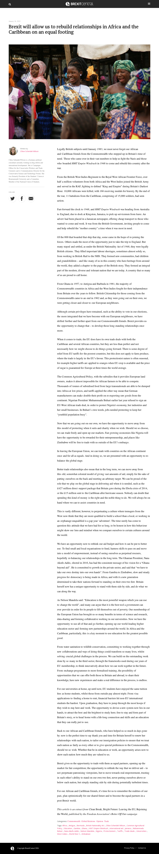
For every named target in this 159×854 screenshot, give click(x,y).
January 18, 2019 (14, 21)
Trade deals (129, 831)
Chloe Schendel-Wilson (29, 151)
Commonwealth (73, 821)
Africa (64, 825)
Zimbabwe (85, 834)
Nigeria (99, 831)
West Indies (62, 834)
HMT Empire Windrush (98, 828)
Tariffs (120, 831)
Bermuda (80, 825)
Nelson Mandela (87, 831)
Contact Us (142, 848)
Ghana (84, 828)
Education (68, 828)
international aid (116, 828)
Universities (141, 831)
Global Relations (88, 821)
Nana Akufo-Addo (71, 831)
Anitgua (72, 825)
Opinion (99, 821)
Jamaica (128, 828)
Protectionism (109, 831)
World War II (74, 834)
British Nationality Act (95, 825)
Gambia (77, 828)
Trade (106, 821)
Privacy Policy (129, 848)
